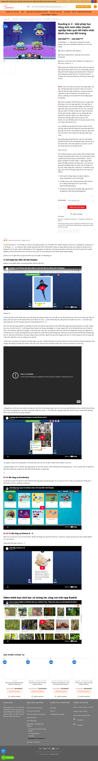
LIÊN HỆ (74, 12)
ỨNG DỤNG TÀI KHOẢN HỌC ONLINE (37, 12)
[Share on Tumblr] (75, 230)
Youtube (80, 725)
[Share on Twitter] (62, 230)
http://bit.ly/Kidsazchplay (68, 186)
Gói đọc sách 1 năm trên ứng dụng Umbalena (83, 683)
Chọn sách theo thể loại (34, 708)
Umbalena (31, 736)
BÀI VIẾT (16, 12)
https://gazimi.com (9, 707)
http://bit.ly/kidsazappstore (77, 191)
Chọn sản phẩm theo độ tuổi (36, 714)
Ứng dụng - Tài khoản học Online (30, 19)
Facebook (80, 720)
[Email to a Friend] (65, 230)
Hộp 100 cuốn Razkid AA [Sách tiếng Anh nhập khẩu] (14, 683)
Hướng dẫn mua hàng (84, 12)
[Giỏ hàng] (95, 6)
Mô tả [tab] (5, 240)
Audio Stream (46, 14)
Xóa (92, 196)
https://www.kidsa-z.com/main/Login (72, 178)
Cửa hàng (15, 19)
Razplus (80, 225)
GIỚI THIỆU (67, 12)
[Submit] (65, 6)
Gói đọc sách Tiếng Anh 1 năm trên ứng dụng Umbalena (60, 683)
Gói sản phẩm (62, 200)
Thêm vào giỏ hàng (77, 207)
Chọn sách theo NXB (33, 711)
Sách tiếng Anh (31, 717)
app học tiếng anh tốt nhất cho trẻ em (80, 223)
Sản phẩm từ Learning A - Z (52, 19)
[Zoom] (5, 57)
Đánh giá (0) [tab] (26, 240)
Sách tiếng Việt (31, 721)
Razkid (76, 225)
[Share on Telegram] (78, 230)
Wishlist (54, 14)
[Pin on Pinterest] (69, 230)
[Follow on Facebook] (92, 1)
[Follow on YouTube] (95, 1)
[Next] (52, 40)
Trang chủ (6, 19)
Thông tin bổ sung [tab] (14, 240)
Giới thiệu (53, 708)
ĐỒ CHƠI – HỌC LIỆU (56, 12)
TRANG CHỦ (9, 12)
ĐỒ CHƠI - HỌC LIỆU (33, 742)
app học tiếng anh (65, 223)
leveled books (70, 225)
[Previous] (6, 40)
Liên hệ (52, 711)
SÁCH (22, 12)
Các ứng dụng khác (33, 733)
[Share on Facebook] (59, 230)
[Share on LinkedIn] (72, 230)
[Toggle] (47, 708)
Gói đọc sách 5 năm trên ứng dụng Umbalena (37, 683)
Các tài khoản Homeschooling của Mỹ (37, 730)
